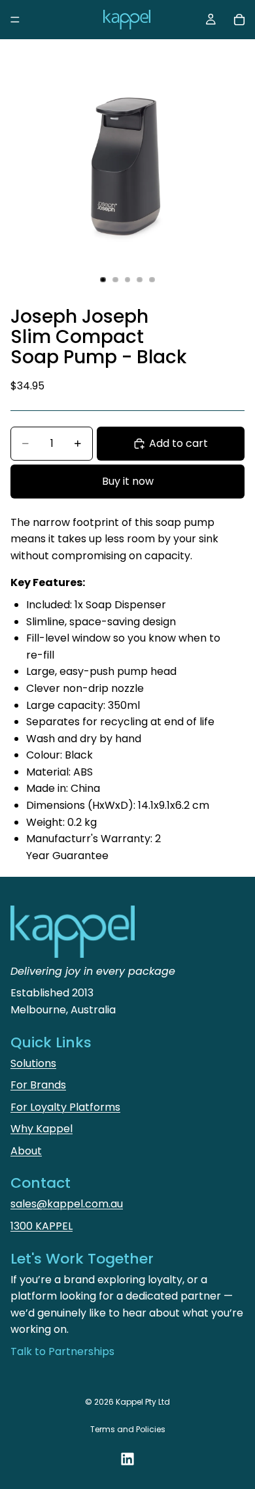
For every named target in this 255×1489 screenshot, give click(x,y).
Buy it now (128, 481)
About (26, 1150)
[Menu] (15, 20)
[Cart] (239, 19)
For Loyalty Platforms (65, 1107)
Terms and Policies (127, 1429)
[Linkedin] (127, 1459)
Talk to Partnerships (62, 1351)
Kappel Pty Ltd (143, 1401)
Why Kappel (41, 1128)
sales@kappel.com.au (66, 1203)
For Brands (38, 1084)
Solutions (33, 1063)
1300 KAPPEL (41, 1226)
